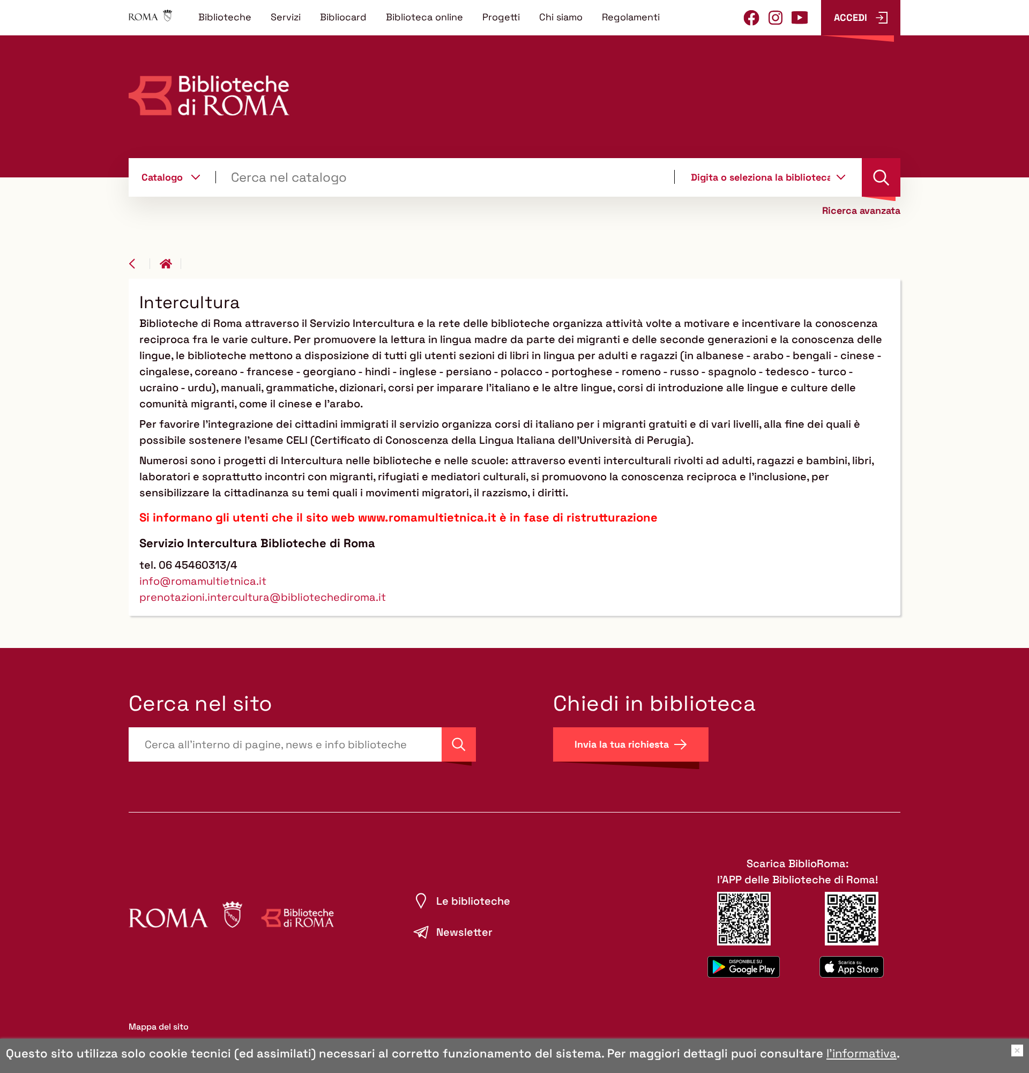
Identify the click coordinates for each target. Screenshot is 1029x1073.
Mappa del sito (159, 1026)
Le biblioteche (473, 901)
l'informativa (861, 1053)
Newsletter (464, 932)
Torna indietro (139, 263)
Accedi (850, 17)
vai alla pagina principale (170, 263)
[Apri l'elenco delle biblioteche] (841, 177)
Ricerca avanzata (861, 210)
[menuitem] (225, 17)
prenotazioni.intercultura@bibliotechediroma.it (262, 597)
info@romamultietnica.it (202, 581)
